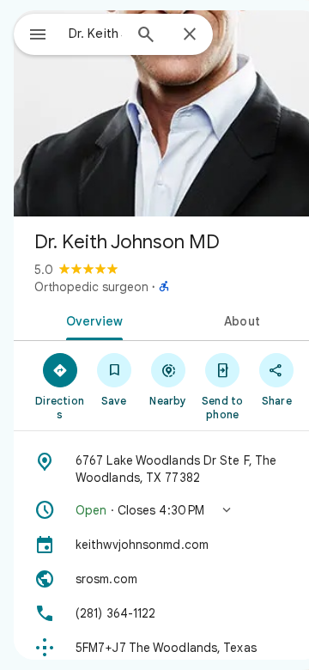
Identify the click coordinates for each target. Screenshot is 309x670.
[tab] (91, 319)
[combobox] (95, 33)
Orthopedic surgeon (91, 287)
